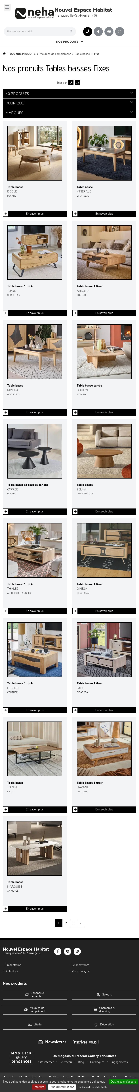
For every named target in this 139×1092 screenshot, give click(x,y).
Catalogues (97, 1062)
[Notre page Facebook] (98, 31)
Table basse (82, 53)
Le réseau (66, 1062)
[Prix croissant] (70, 82)
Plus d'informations (62, 1087)
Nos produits (67, 41)
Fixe (96, 53)
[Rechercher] (72, 31)
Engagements (119, 1062)
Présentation (13, 965)
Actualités (11, 971)
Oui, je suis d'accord (123, 1081)
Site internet (46, 1062)
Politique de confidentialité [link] (92, 1087)
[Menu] (7, 7)
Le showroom (80, 965)
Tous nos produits (21, 54)
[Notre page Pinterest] (108, 31)
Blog (81, 1062)
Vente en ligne (81, 971)
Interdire (39, 1087)
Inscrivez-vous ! (86, 1042)
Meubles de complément (55, 53)
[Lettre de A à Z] (77, 82)
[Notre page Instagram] (119, 31)
